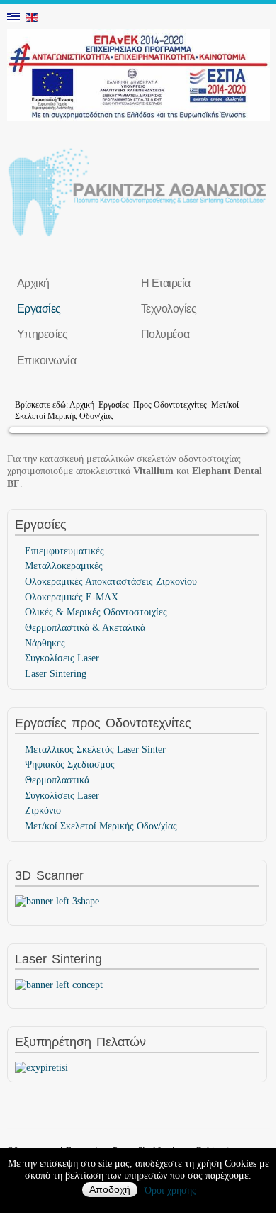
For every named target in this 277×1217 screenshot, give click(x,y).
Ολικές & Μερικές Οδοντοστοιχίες (96, 612)
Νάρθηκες (45, 643)
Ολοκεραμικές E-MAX (71, 597)
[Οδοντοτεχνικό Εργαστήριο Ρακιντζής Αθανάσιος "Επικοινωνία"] (41, 1067)
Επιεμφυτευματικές (64, 551)
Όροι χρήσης (170, 1190)
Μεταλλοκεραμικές (64, 566)
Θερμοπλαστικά (57, 780)
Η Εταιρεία (166, 282)
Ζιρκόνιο (43, 810)
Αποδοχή (109, 1189)
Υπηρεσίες (42, 333)
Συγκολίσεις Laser (62, 658)
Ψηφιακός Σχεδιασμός (70, 764)
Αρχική (33, 282)
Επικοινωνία (47, 360)
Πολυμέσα (165, 333)
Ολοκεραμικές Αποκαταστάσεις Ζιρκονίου (111, 581)
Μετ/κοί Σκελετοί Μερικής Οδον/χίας (101, 826)
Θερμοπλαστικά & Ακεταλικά (85, 627)
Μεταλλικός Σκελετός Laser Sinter (95, 749)
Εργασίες (39, 308)
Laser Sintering (55, 673)
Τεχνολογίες (169, 308)
